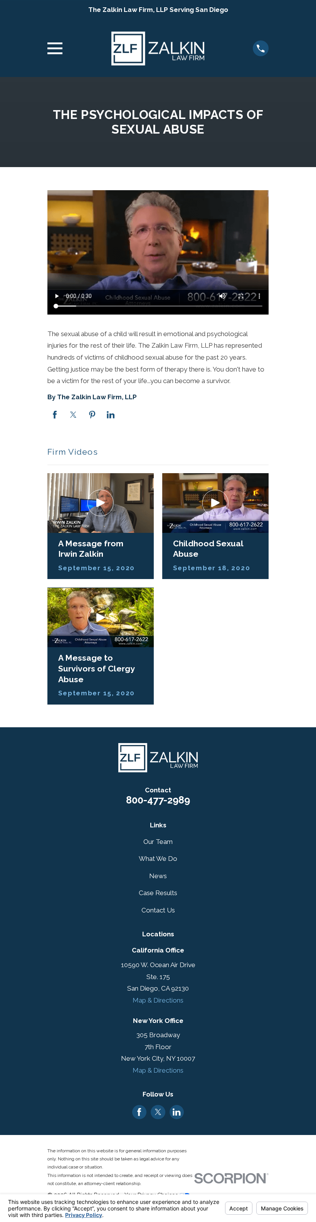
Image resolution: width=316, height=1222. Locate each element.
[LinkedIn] (176, 1112)
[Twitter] (158, 1112)
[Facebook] (139, 1112)
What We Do (158, 858)
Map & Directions (158, 1000)
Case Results (158, 893)
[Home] (157, 48)
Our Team (158, 841)
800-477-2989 (158, 800)
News (158, 876)
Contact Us (158, 910)
